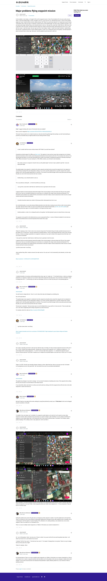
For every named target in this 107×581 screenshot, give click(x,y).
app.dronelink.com (36, 576)
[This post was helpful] (17, 112)
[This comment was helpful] (17, 138)
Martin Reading (23, 396)
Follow (70, 15)
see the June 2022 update (60, 206)
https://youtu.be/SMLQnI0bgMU (37, 310)
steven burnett (22, 14)
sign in (20, 569)
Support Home (65, 2)
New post (77, 15)
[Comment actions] (71, 124)
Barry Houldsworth (24, 124)
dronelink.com (27, 576)
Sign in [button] (89, 2)
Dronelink (18, 6)
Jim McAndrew (23, 143)
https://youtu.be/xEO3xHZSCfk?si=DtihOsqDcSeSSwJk (39, 131)
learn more (37, 154)
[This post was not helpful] (19, 112)
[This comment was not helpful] (19, 138)
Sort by (69, 119)
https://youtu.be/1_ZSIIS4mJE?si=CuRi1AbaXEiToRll (27, 259)
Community (80, 2)
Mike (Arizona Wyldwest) (25, 410)
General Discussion (31, 6)
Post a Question (73, 2)
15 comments (31, 15)
